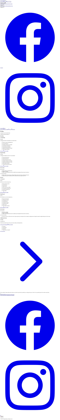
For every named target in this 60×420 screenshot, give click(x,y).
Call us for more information (4, 224)
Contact (7, 294)
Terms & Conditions (6, 295)
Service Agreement (11, 295)
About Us (2, 5)
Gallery (9, 294)
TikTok (4, 128)
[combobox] (1, 417)
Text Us (5, 1)
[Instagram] (30, 414)
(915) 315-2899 (9, 1)
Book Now (1, 1)
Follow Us (2, 7)
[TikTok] (0, 415)
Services (3, 294)
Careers (13, 294)
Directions (13, 129)
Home (1, 294)
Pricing (5, 294)
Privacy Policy (2, 295)
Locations (11, 294)
